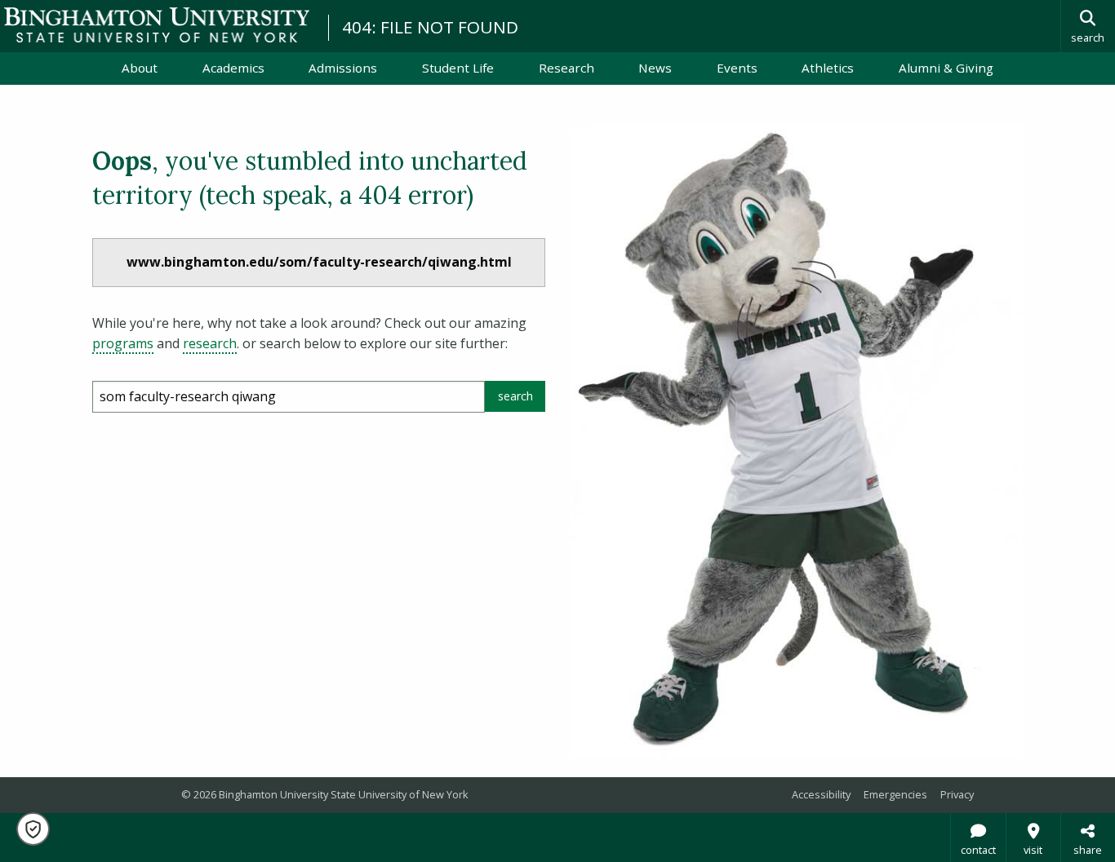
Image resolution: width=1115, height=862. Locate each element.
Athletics (828, 68)
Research (566, 68)
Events (737, 68)
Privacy (957, 794)
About (140, 68)
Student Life (458, 68)
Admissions (343, 68)
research (210, 343)
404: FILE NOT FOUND (430, 26)
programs (122, 343)
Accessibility (821, 794)
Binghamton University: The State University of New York (156, 25)
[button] (33, 829)
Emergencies (895, 794)
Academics (233, 68)
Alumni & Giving (946, 68)
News (655, 68)
